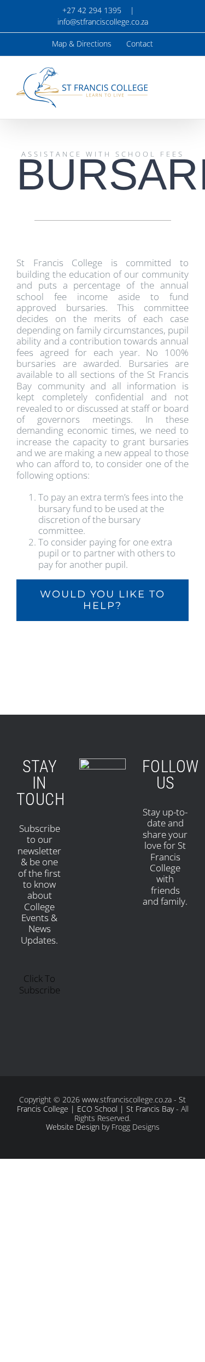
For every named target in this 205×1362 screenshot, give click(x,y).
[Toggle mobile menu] (184, 82)
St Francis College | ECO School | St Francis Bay (101, 1104)
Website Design (72, 1127)
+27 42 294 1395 (90, 10)
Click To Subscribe (39, 984)
